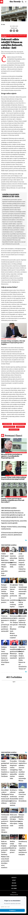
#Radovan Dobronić (9, 426)
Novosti (14, 877)
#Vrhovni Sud (20, 426)
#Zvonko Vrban (7, 424)
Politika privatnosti (14, 894)
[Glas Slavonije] (1, 2)
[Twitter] (11, 31)
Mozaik (14, 883)
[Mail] (14, 31)
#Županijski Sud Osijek (19, 424)
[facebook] (17, 31)
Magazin (14, 885)
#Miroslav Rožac (14, 429)
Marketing (14, 892)
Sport (14, 880)
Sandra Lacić (14, 28)
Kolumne (14, 888)
